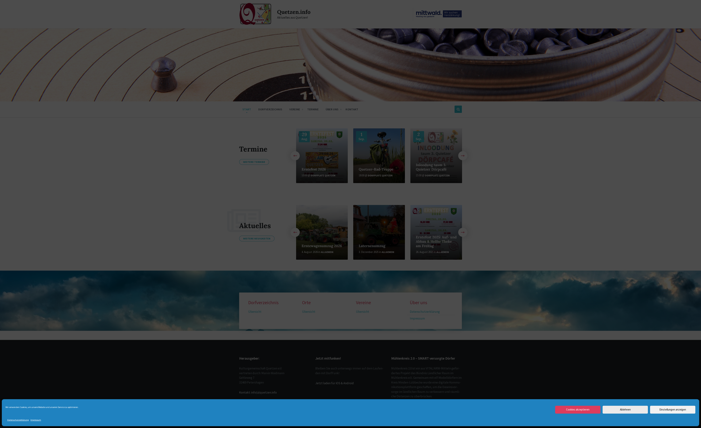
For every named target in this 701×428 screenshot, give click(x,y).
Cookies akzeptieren (577, 409)
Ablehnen (625, 409)
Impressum (35, 420)
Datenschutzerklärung (18, 420)
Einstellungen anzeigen (672, 409)
